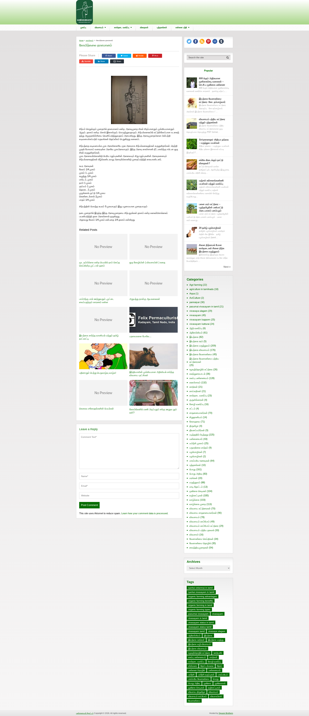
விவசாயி (194, 534)
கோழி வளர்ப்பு (196, 404)
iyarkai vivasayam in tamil (201, 592)
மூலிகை (207, 683)
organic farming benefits (200, 600)
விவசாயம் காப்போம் (199, 521)
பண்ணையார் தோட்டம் (85, 713)
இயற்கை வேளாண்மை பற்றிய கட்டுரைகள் (204, 360)
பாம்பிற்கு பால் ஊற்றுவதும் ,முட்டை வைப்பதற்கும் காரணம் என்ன (96, 301)
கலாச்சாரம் (89, 40)
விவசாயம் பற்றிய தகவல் (201, 530)
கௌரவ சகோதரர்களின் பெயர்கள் (96, 408)
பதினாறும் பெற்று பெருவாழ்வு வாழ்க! (97, 372)
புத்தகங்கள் (162, 27)
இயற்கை (193, 337)
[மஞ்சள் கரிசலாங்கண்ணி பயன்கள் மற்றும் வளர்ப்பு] (192, 185)
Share (109, 56)
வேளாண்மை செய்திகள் (201, 539)
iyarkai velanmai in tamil (200, 587)
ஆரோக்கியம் (196, 332)
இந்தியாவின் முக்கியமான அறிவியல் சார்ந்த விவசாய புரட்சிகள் (151, 374)
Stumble (87, 61)
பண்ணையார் (196, 439)
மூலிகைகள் (220, 683)
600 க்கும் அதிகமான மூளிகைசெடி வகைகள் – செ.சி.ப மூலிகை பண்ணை (212, 81)
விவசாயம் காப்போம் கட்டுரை (204, 525)
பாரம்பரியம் (223, 674)
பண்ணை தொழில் (196, 670)
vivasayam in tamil (197, 618)
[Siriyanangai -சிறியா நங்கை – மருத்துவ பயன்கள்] (192, 144)
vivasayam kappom (199, 319)
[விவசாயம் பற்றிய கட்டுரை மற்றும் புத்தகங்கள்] (192, 123)
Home (81, 40)
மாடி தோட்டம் (196, 486)
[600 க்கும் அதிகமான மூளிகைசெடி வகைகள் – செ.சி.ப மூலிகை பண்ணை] (192, 82)
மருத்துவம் (194, 482)
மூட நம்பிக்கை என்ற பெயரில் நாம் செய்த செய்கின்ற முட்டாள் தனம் (99, 264)
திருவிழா (194, 426)
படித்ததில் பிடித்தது (198, 434)
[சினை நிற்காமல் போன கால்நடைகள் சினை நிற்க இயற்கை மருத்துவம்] (192, 249)
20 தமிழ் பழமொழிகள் (210, 227)
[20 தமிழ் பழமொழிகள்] (192, 232)
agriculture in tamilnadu (201, 289)
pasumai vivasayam (198, 614)
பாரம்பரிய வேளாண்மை (198, 679)
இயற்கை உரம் (196, 341)
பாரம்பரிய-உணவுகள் (199, 460)
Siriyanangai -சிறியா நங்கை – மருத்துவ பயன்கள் (214, 141)
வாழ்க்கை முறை (197, 504)
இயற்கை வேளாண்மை (200, 354)
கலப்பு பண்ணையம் (198, 378)
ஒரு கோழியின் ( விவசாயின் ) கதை (147, 262)
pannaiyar (194, 302)
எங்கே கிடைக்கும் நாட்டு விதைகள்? (211, 162)
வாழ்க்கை (194, 499)
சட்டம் (192, 408)
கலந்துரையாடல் (197, 373)
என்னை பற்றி (181, 27)
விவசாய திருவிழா (196, 692)
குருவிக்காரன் (196, 399)
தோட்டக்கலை (207, 666)
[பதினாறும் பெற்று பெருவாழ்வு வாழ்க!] (103, 356)
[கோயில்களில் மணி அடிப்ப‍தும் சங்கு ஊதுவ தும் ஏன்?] (153, 393)
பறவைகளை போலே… (140, 336)
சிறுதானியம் (195, 417)
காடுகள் (193, 386)
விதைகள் (144, 27)
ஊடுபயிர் (218, 653)
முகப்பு (83, 27)
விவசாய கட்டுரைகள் (200, 508)
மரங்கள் (193, 478)
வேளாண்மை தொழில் (200, 543)
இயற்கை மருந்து (216, 640)
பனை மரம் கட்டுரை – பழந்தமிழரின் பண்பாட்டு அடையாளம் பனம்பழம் (211, 207)
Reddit (140, 56)
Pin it (156, 56)
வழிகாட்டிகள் (196, 495)
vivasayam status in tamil (201, 622)
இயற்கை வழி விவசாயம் (199, 644)
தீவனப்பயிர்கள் (197, 430)
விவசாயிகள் (216, 696)
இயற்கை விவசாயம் (199, 350)
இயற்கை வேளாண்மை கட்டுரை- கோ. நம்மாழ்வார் (212, 100)
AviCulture (194, 297)
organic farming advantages (202, 596)
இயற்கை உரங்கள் (196, 640)
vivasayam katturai (199, 324)
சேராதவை (194, 421)
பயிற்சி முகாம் (196, 443)
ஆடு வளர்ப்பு (195, 328)
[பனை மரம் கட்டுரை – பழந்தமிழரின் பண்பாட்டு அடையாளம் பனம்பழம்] (192, 208)
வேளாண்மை (194, 700)
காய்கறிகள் (195, 391)
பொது (192, 469)
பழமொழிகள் (195, 452)
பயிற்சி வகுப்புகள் (206, 674)
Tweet (125, 56)
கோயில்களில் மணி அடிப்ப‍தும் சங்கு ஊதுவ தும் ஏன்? (153, 411)
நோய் (219, 666)
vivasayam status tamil (199, 627)
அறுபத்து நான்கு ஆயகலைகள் (144, 299)
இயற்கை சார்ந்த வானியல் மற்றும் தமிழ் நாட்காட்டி (99, 337)
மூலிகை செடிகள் (197, 491)
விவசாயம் (99, 27)
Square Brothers (226, 713)
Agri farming (195, 284)
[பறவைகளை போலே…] (153, 320)
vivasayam (195, 315)
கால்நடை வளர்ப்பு (121, 27)
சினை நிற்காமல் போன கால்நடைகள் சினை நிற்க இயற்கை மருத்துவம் (211, 248)
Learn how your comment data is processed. (144, 513)
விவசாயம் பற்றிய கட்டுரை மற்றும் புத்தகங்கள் (212, 121)
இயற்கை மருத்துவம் (199, 345)
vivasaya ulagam (198, 310)
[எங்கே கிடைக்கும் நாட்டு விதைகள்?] (192, 164)
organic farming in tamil (200, 605)
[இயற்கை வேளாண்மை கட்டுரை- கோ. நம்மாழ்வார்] (192, 103)
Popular (208, 70)
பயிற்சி (191, 674)
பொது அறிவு (195, 473)
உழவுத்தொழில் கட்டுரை (201, 369)
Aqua (192, 293)
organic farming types (199, 609)
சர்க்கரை (192, 666)
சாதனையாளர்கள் (198, 413)
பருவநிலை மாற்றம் (198, 447)
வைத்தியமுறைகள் (198, 547)
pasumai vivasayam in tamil (204, 306)
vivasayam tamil (196, 631)
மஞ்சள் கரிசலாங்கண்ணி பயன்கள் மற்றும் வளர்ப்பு (211, 182)
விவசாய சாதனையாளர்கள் (203, 512)
